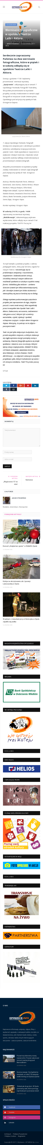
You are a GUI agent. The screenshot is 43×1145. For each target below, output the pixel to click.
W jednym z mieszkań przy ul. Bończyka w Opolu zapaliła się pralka (21, 620)
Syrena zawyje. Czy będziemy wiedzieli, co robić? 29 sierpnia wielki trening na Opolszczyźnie (28, 1074)
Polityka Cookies (10, 1136)
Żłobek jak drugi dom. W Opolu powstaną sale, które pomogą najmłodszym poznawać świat (28, 1088)
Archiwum (7, 1134)
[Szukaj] (39, 6)
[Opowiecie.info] (21, 6)
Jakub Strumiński (13, 44)
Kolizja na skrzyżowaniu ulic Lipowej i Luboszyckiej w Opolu (17, 582)
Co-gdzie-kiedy (11, 24)
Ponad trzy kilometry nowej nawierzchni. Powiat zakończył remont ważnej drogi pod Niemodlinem (28, 1059)
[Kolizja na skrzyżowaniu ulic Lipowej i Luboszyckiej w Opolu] (21, 567)
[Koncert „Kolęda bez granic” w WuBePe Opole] (21, 532)
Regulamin (21, 1136)
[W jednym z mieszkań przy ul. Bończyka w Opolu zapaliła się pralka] (21, 604)
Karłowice (29, 480)
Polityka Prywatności (20, 1134)
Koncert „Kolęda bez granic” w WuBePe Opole (20, 546)
